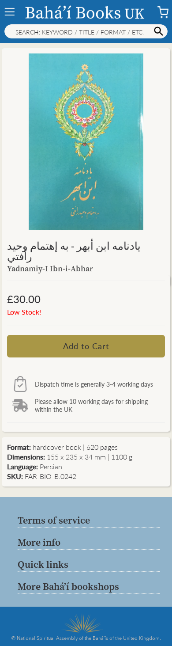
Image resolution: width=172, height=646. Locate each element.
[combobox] (86, 31)
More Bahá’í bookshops (68, 586)
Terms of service (54, 520)
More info (39, 542)
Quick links (43, 564)
